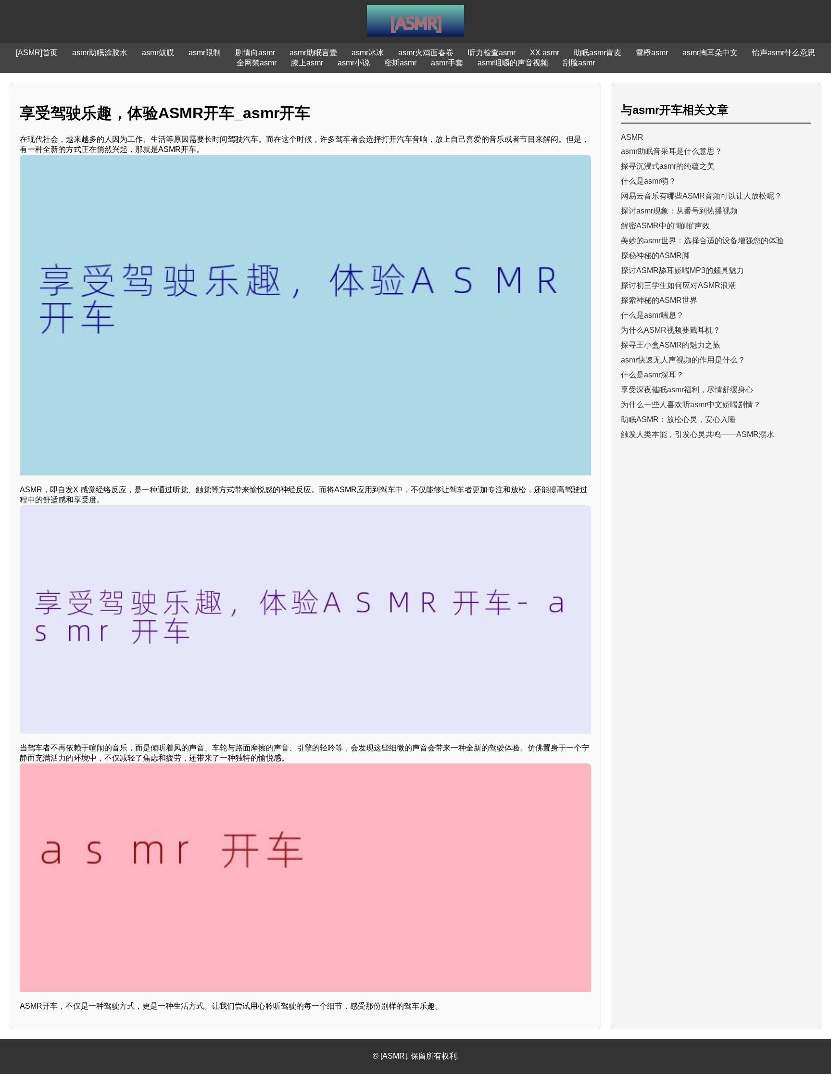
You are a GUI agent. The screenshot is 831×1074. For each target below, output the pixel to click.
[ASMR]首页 (37, 53)
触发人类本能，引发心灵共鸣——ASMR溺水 (697, 434)
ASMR (632, 137)
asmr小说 (354, 63)
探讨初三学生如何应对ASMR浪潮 (678, 285)
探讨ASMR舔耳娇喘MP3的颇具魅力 (682, 270)
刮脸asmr (579, 63)
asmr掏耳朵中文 (710, 53)
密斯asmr (400, 63)
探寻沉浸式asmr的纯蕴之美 (668, 166)
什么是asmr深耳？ (652, 375)
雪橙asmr (652, 53)
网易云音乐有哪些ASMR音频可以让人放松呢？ (701, 196)
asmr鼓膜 (158, 53)
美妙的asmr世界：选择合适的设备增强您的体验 (702, 241)
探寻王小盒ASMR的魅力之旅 (670, 345)
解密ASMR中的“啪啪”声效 (665, 226)
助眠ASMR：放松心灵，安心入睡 (678, 419)
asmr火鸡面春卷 (425, 53)
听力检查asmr (492, 53)
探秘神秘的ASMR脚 (655, 255)
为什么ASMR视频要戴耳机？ (670, 330)
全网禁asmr (257, 63)
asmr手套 (447, 63)
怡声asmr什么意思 (783, 53)
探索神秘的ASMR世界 (659, 300)
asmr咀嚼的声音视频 (513, 63)
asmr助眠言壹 (313, 53)
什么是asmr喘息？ (652, 315)
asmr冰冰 (368, 53)
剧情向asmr (255, 53)
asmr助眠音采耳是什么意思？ (671, 151)
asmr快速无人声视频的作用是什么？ (683, 360)
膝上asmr (307, 63)
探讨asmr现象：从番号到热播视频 (679, 211)
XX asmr (544, 53)
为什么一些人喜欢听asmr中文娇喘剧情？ (691, 404)
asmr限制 (205, 53)
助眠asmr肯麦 (597, 53)
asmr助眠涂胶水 (99, 53)
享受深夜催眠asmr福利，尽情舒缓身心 (687, 390)
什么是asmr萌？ (648, 181)
